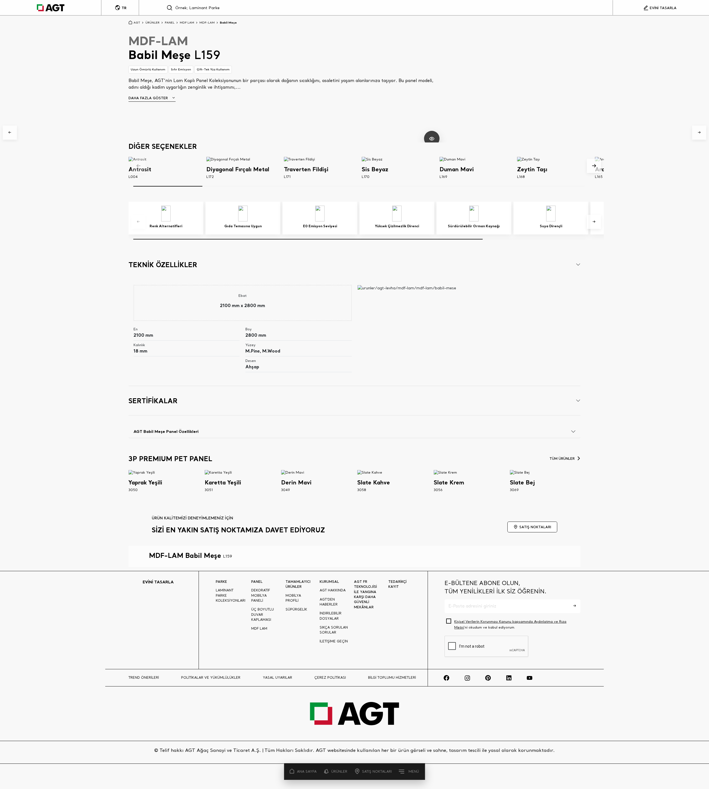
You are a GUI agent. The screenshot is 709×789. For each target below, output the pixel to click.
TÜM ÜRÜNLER (562, 458)
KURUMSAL (329, 581)
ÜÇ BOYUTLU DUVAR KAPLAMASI (262, 614)
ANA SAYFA (307, 771)
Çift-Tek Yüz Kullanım (213, 69)
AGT (136, 22)
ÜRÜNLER (339, 771)
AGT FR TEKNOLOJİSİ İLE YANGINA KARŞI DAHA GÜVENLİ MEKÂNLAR (365, 594)
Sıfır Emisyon (181, 69)
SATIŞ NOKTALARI (377, 771)
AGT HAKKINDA (333, 590)
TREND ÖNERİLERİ (144, 677)
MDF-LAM (207, 22)
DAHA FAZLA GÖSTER (148, 98)
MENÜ (414, 771)
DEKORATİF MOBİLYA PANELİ (260, 595)
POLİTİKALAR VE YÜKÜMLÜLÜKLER (210, 677)
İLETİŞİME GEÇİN (334, 641)
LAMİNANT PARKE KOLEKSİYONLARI (230, 595)
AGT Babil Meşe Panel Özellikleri (166, 431)
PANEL (169, 22)
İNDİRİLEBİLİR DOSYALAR (330, 615)
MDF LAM (187, 22)
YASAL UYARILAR (277, 677)
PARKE (221, 581)
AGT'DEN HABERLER (329, 601)
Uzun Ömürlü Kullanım (148, 69)
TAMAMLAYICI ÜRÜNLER (298, 584)
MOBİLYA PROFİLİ (293, 597)
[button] (10, 133)
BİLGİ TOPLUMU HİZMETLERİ (392, 677)
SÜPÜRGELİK (296, 609)
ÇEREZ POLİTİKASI (330, 677)
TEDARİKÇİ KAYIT (397, 584)
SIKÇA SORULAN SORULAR (334, 629)
